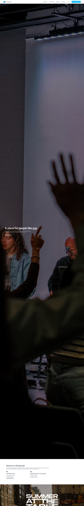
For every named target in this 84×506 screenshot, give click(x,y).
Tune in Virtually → (10, 478)
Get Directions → (10, 476)
